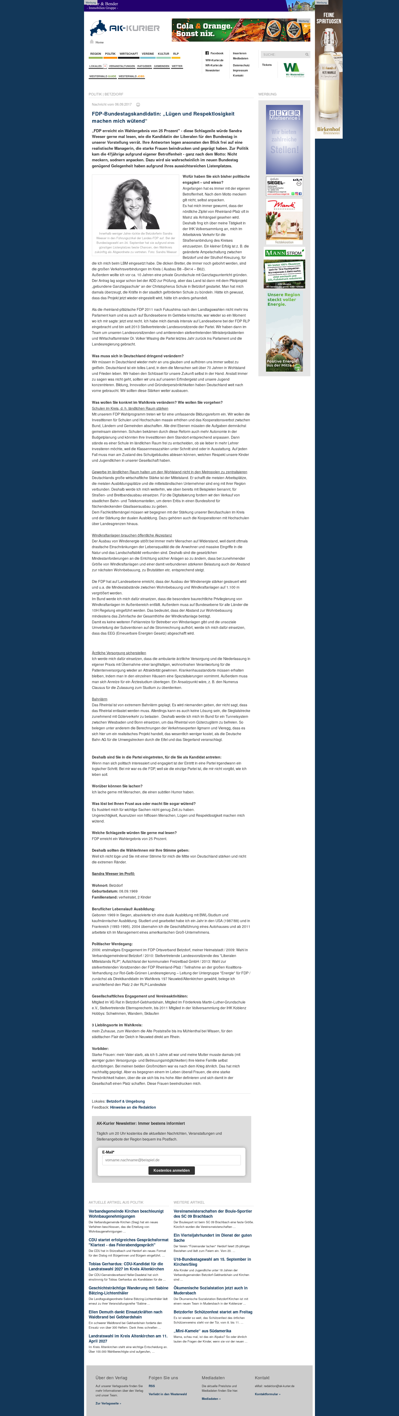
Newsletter (213, 70)
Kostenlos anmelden (172, 1170)
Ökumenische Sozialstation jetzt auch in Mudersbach (211, 1290)
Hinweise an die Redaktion (133, 1107)
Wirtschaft (129, 54)
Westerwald (102, 76)
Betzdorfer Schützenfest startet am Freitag (213, 1312)
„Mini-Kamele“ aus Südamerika (202, 1330)
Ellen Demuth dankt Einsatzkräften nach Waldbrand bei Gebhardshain (125, 1314)
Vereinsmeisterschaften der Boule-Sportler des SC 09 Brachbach (213, 1213)
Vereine (148, 54)
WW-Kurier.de (215, 60)
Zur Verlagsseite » (108, 1403)
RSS (152, 1386)
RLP (175, 54)
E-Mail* (108, 1152)
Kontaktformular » (268, 1394)
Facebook (217, 53)
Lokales (96, 66)
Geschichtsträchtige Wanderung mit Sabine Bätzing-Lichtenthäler (128, 1290)
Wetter (177, 66)
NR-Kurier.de (214, 65)
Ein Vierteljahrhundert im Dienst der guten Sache (213, 1237)
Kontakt (238, 75)
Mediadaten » (211, 1398)
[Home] (92, 41)
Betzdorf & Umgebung (125, 1101)
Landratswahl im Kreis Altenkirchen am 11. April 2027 (128, 1338)
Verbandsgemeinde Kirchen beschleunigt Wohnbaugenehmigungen (126, 1213)
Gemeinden (161, 66)
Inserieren (239, 53)
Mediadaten (240, 58)
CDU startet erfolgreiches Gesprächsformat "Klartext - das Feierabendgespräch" (129, 1242)
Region (96, 54)
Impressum (240, 70)
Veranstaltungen (122, 66)
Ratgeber (144, 66)
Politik (110, 54)
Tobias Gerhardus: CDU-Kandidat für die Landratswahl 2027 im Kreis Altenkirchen (126, 1266)
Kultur (163, 54)
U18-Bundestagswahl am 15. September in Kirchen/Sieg (212, 1261)
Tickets (267, 65)
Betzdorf (114, 94)
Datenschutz (241, 65)
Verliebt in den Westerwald (168, 1394)
